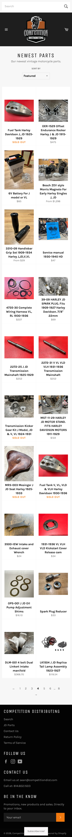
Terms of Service (15, 743)
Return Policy (12, 737)
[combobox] (36, 6)
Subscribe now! (36, 831)
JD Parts (9, 725)
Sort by (36, 68)
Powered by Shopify (55, 833)
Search (8, 719)
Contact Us (11, 731)
